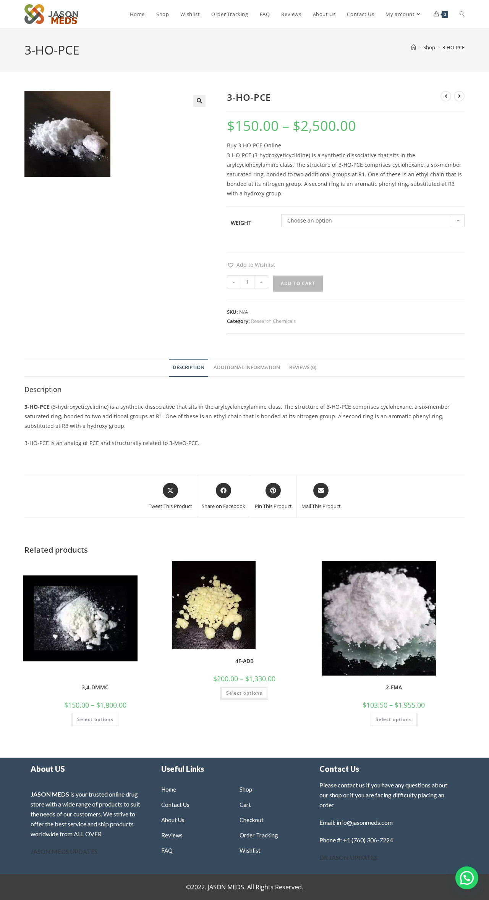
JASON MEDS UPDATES (64, 851)
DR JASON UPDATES (348, 857)
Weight (241, 222)
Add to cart (298, 283)
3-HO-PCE (453, 47)
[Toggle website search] (462, 14)
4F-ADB (244, 661)
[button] (199, 101)
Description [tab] (188, 367)
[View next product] (459, 96)
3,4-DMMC (95, 687)
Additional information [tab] (247, 367)
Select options (95, 719)
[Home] (413, 47)
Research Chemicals (273, 321)
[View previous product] (445, 96)
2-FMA (394, 687)
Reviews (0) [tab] (302, 367)
